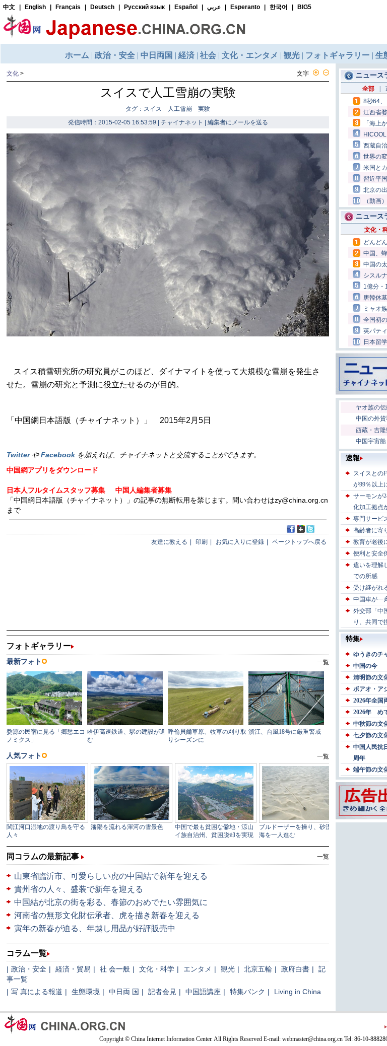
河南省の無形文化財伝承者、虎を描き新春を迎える (107, 915)
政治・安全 (28, 969)
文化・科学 (156, 969)
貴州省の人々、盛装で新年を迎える (78, 889)
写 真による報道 (36, 992)
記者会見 (162, 992)
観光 (228, 969)
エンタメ (197, 969)
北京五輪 (258, 969)
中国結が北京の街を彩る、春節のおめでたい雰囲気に (111, 902)
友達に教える (169, 541)
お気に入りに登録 (240, 541)
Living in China (297, 992)
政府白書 (295, 969)
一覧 (323, 856)
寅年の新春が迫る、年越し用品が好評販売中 (94, 928)
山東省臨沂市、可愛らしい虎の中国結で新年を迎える (111, 876)
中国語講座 (203, 992)
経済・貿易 (73, 969)
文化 (13, 73)
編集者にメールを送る (238, 122)
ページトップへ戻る (299, 541)
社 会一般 (115, 969)
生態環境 (86, 992)
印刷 (202, 541)
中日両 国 (124, 992)
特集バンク (247, 992)
